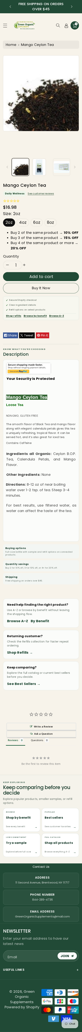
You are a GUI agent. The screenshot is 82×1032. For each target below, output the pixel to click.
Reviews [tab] (13, 740)
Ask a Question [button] (43, 733)
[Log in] (66, 25)
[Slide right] (75, 167)
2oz (9, 222)
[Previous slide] (10, 6)
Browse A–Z (56, 315)
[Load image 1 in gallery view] (20, 167)
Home (11, 44)
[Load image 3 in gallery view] (61, 167)
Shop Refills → (20, 652)
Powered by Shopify (22, 1007)
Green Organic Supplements (22, 996)
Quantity (11, 256)
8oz (50, 222)
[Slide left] (7, 167)
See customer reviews (41, 193)
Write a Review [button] (43, 726)
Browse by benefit (35, 315)
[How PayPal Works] (28, 368)
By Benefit (40, 621)
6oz (36, 222)
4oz (23, 222)
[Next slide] (72, 6)
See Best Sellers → (23, 683)
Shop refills (13, 315)
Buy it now (41, 288)
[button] (7, 25)
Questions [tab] (37, 740)
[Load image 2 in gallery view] (39, 167)
